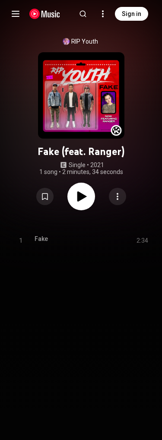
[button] (45, 196)
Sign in (131, 13)
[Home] (44, 14)
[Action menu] (117, 196)
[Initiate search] (83, 14)
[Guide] (15, 14)
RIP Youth (84, 41)
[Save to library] (45, 196)
